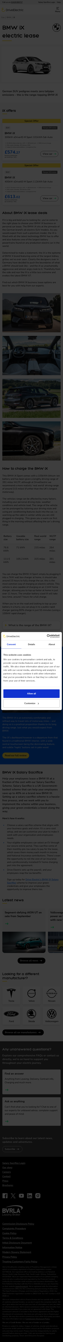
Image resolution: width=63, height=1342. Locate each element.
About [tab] (51, 644)
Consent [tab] (11, 644)
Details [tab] (31, 644)
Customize (29, 703)
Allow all (31, 693)
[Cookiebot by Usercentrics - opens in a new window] (47, 636)
